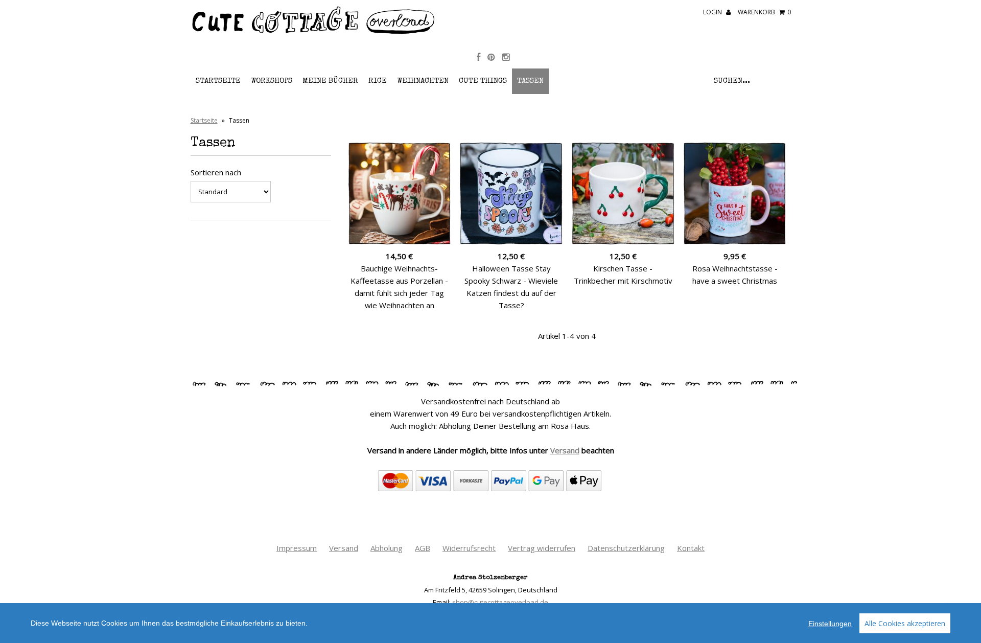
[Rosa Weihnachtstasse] (735, 193)
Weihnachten (423, 81)
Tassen (530, 81)
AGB (422, 548)
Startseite (218, 81)
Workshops (271, 81)
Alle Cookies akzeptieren (905, 623)
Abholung (386, 548)
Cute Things (483, 81)
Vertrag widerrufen (541, 548)
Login (713, 12)
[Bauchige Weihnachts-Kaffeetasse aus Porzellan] (399, 193)
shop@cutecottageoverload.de (500, 602)
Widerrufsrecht (469, 548)
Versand (564, 450)
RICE (377, 81)
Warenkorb (764, 12)
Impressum (296, 548)
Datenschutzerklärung (626, 548)
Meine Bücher (330, 81)
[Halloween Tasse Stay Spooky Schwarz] (511, 193)
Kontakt (691, 548)
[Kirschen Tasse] (623, 193)
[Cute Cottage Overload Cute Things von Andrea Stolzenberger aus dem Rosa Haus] (314, 33)
